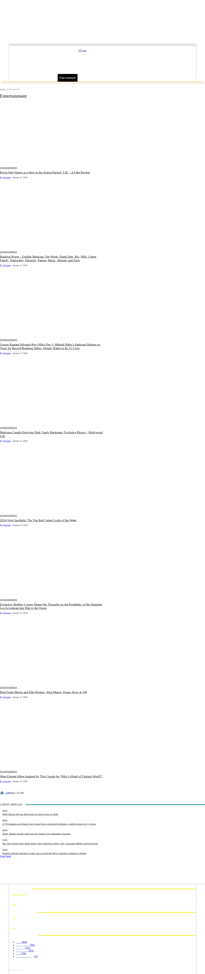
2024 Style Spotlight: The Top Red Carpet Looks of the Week (38, 520)
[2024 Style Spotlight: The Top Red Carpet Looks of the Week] (52, 479)
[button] (196, 78)
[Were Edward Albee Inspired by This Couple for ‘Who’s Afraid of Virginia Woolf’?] (52, 735)
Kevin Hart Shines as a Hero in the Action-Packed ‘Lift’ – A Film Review (45, 172)
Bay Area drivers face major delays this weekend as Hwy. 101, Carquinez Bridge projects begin (50, 843)
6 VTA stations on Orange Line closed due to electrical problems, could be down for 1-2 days (49, 824)
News (4, 811)
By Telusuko (5, 177)
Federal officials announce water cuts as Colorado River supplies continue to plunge (44, 853)
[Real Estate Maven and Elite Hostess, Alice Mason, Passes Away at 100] (52, 651)
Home (2, 89)
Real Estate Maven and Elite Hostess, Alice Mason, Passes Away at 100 (43, 692)
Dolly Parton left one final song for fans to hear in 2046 (30, 814)
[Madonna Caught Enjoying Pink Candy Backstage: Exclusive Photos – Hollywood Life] (52, 391)
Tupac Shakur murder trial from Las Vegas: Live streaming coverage (36, 834)
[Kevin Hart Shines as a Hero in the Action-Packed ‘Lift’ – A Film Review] (52, 132)
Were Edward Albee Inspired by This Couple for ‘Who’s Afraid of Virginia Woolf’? (51, 776)
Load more (5, 856)
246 (8, 793)
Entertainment (8, 168)
